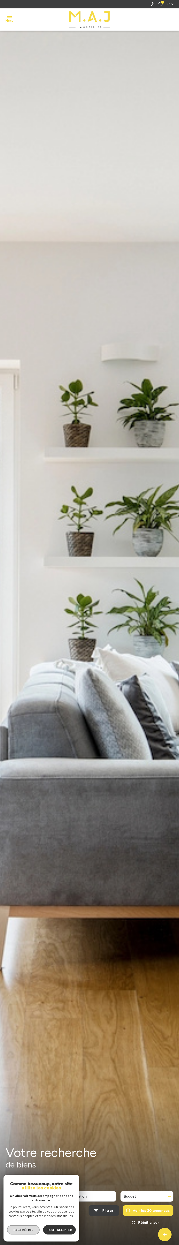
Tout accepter (59, 1230)
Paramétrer (23, 1230)
